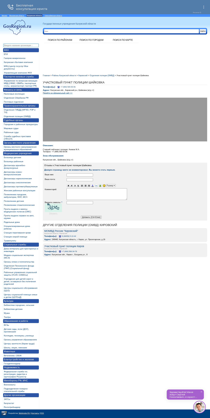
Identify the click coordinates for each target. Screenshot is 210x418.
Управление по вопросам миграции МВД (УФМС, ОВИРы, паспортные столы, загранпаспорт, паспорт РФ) (20, 83)
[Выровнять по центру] (85, 185)
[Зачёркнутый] (75, 185)
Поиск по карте (123, 40)
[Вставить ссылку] (96, 185)
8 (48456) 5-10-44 (69, 236)
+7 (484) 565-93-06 (68, 87)
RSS (42, 413)
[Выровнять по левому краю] (82, 185)
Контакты (35, 413)
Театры (7, 317)
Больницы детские (12, 157)
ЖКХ (6, 50)
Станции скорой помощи (15, 237)
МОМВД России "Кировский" (61, 231)
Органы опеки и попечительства (19, 262)
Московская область (16, 15)
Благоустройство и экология (19, 359)
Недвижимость (12, 367)
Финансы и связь (13, 90)
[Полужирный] (68, 185)
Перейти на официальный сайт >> (57, 93)
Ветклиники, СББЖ (13, 355)
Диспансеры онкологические (17, 182)
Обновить (53, 213)
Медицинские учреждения (18, 153)
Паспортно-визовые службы (19, 76)
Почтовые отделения (14, 102)
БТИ (6, 54)
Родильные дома (12, 222)
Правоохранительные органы (19, 105)
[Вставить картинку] (100, 185)
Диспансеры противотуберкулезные (21, 186)
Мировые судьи (11, 128)
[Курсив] (71, 185)
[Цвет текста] (92, 185)
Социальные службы (15, 244)
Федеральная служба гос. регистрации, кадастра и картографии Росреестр (16, 374)
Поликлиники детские (14, 201)
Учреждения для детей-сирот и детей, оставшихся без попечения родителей (20, 281)
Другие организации (14, 395)
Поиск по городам (91, 40)
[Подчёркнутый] (78, 185)
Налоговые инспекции (14, 94)
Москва (4, 15)
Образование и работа (16, 321)
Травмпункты (10, 241)
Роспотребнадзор (12, 407)
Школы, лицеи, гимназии (15, 347)
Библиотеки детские (13, 309)
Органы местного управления (20, 143)
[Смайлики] (104, 185)
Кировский (63, 233)
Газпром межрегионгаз (14, 58)
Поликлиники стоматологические (19, 205)
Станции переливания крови (17, 233)
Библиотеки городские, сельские (19, 305)
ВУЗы (6, 325)
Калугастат (9, 403)
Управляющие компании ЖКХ (18, 73)
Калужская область (51, 233)
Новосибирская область (53, 15)
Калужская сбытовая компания (18, 62)
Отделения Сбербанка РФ (16, 98)
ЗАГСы (7, 399)
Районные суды (11, 132)
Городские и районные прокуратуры (21, 124)
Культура (8, 301)
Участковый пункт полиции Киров (64, 246)
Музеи (7, 313)
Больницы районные (13, 161)
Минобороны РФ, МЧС (16, 380)
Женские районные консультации (19, 190)
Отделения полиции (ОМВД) (17, 116)
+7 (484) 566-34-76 (69, 251)
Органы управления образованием (20, 339)
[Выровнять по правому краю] (89, 185)
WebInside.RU (24, 413)
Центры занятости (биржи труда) (19, 343)
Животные (9, 351)
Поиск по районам (60, 40)
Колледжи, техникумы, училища (19, 335)
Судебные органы (13, 120)
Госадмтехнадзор (12, 363)
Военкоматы (9, 384)
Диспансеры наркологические (18, 178)
